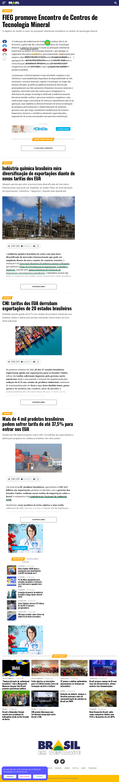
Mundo (67, 768)
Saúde (83, 768)
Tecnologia (92, 768)
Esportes (48, 768)
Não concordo (24, 776)
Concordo (39, 776)
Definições (10, 776)
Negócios (58, 768)
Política (75, 768)
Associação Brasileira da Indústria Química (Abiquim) (44, 263)
